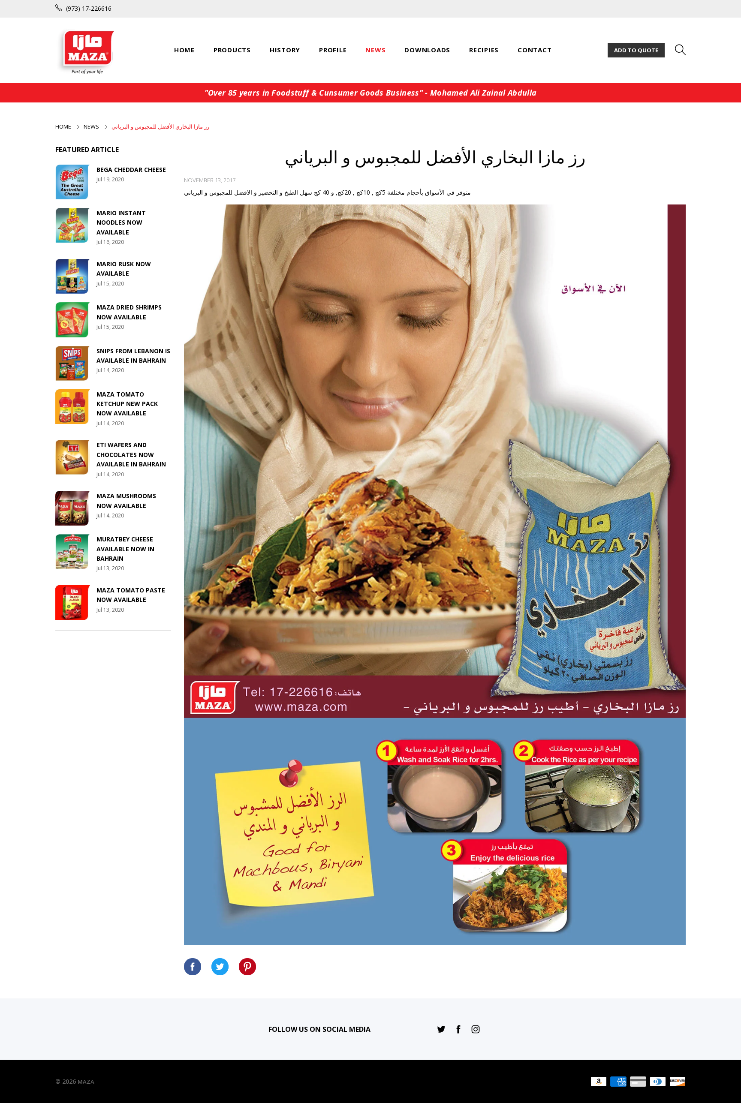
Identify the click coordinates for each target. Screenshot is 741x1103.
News (375, 49)
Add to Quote (636, 50)
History (285, 49)
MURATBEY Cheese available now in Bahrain (125, 548)
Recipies (484, 49)
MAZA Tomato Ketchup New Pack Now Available (127, 404)
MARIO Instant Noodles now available (121, 222)
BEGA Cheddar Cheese (131, 169)
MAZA (86, 1081)
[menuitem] (184, 50)
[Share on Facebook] (192, 966)
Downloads (427, 49)
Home (184, 49)
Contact (534, 49)
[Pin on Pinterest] (247, 966)
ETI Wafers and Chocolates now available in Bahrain (131, 454)
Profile (332, 49)
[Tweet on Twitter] (220, 966)
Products (232, 49)
